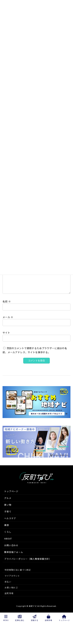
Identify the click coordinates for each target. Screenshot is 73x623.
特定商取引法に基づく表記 (18, 569)
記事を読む (19, 620)
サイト (6, 332)
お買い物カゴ (11, 587)
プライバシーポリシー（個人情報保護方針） (27, 558)
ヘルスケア (10, 518)
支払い (8, 581)
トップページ (11, 491)
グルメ (7, 498)
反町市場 (9, 593)
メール (8, 317)
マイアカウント (12, 575)
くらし (7, 531)
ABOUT (8, 538)
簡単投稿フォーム (13, 552)
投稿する (34, 620)
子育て (7, 511)
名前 (7, 301)
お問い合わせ (11, 545)
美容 (6, 525)
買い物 (7, 504)
